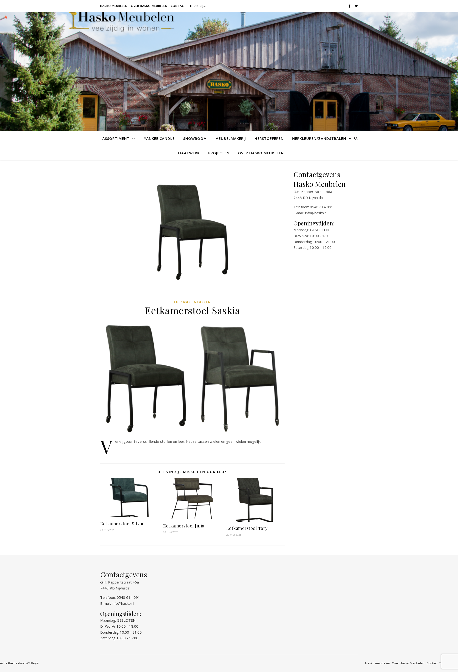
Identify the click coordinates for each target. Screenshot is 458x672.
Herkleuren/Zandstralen (319, 138)
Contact (178, 6)
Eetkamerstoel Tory (247, 528)
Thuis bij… (197, 6)
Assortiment (116, 138)
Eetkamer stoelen (192, 302)
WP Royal (32, 663)
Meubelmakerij (230, 138)
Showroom (195, 138)
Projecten (218, 153)
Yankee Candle (159, 138)
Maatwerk (189, 153)
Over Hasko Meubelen (149, 6)
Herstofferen (269, 138)
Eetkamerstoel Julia (183, 526)
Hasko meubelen (114, 6)
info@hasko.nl (316, 212)
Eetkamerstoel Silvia (121, 523)
